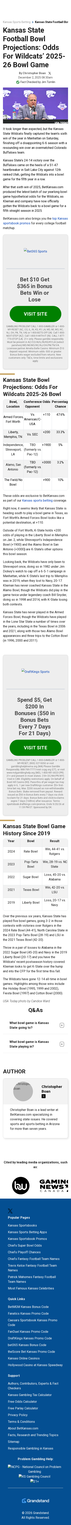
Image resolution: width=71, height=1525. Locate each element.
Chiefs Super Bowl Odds (25, 1245)
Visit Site (35, 314)
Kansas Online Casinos (24, 1358)
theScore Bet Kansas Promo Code (31, 1352)
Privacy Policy (18, 1415)
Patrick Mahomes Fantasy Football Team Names (32, 1279)
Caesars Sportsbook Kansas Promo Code (32, 1322)
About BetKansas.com (23, 1428)
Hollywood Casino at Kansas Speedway (35, 1365)
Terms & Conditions (21, 1422)
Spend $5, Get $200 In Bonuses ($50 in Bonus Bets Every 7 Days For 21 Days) (35, 717)
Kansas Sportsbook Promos (27, 1239)
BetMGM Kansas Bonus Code (28, 1307)
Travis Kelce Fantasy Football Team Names (32, 1268)
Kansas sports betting (37, 500)
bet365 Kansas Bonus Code (27, 1345)
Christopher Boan (34, 73)
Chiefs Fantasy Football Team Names (34, 1259)
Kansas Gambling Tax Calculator (30, 1395)
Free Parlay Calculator (23, 1408)
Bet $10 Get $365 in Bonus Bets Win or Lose (34, 289)
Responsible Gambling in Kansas (30, 1448)
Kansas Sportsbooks (22, 1225)
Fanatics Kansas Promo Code (28, 1313)
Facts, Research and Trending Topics (33, 1435)
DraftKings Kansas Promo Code (30, 1338)
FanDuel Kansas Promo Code (28, 1331)
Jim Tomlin (48, 82)
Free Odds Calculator (22, 1401)
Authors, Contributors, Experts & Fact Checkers (33, 1386)
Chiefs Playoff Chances (24, 1252)
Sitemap (13, 1442)
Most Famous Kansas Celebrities (31, 1288)
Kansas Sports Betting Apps (27, 1232)
